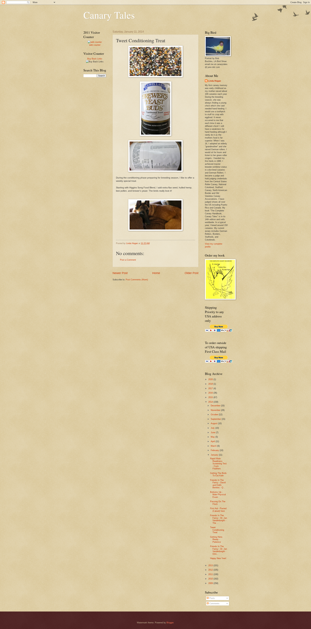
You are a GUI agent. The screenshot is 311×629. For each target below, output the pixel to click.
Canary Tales (109, 14)
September (216, 419)
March (214, 446)
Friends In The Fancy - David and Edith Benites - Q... (218, 484)
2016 (210, 393)
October (215, 414)
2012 (210, 570)
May (213, 437)
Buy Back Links (94, 58)
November (216, 410)
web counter (94, 45)
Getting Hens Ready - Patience (216, 539)
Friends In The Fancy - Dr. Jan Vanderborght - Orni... (218, 550)
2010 (210, 579)
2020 (210, 379)
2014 (210, 402)
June (213, 432)
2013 (210, 565)
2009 (210, 583)
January (215, 455)
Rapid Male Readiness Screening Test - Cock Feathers (218, 463)
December (216, 405)
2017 (210, 388)
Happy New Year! (218, 558)
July (213, 428)
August (214, 423)
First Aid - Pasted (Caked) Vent (218, 509)
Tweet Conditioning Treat (217, 530)
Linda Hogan (214, 81)
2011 (210, 574)
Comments (214, 603)
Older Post (191, 273)
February (215, 450)
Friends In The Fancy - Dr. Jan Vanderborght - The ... (218, 519)
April (213, 441)
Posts (212, 598)
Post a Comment (128, 260)
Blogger (170, 622)
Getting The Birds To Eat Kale (218, 474)
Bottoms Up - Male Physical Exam (218, 494)
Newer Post (120, 273)
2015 (210, 397)
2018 (210, 384)
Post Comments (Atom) (137, 279)
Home (156, 273)
